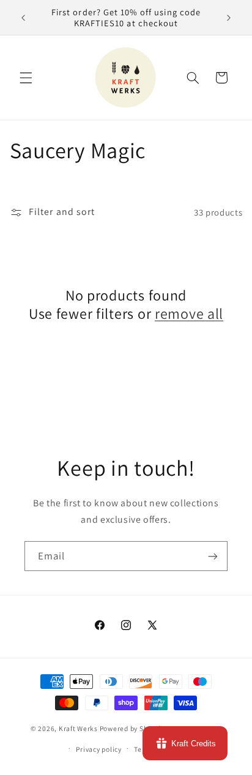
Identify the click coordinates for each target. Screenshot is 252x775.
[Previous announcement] (23, 17)
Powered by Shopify (132, 728)
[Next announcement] (228, 17)
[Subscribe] (213, 556)
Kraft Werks (78, 728)
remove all (189, 313)
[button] (26, 78)
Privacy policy (98, 749)
